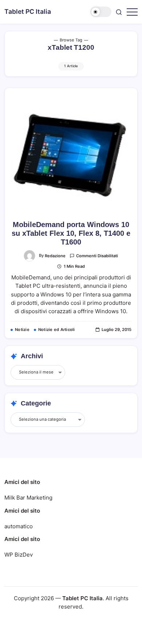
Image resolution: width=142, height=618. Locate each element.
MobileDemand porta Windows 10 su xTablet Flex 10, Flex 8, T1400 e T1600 (71, 233)
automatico (18, 526)
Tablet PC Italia (27, 11)
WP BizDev (18, 554)
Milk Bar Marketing (28, 497)
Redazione (55, 255)
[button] (100, 12)
